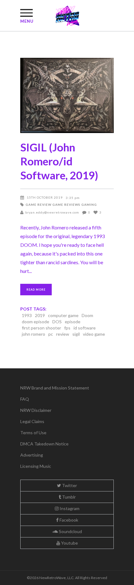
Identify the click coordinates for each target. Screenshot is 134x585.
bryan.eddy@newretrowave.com (52, 212)
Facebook (68, 520)
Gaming (89, 204)
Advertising (31, 455)
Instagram (69, 508)
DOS (57, 321)
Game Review (38, 204)
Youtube (69, 543)
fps (67, 327)
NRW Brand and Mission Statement (54, 387)
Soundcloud (70, 531)
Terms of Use (33, 432)
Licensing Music (35, 466)
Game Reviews (66, 204)
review (62, 334)
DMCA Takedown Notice (44, 443)
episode (72, 321)
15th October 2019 (45, 197)
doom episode (35, 321)
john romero (33, 334)
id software (85, 327)
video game (94, 334)
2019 (40, 315)
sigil (76, 334)
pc (50, 334)
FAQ (24, 399)
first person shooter (41, 327)
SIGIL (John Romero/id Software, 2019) (59, 161)
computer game (63, 315)
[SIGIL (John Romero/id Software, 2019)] (67, 95)
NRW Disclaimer (35, 410)
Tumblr (68, 497)
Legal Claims (32, 421)
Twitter (69, 485)
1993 (27, 315)
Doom (87, 315)
